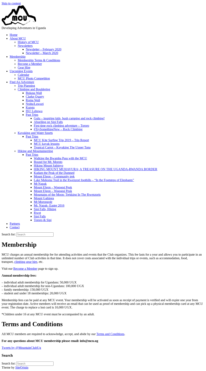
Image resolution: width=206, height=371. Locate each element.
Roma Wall (33, 100)
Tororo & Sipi (43, 220)
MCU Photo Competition (34, 78)
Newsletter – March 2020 (42, 53)
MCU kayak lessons (47, 143)
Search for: (8, 234)
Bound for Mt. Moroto (48, 162)
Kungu (30, 107)
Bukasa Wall (34, 93)
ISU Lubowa (34, 111)
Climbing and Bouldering (34, 89)
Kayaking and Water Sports (35, 133)
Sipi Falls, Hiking (45, 209)
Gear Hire (24, 67)
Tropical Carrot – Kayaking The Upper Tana (62, 147)
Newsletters (25, 45)
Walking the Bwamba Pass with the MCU (60, 158)
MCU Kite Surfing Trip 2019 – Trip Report (61, 140)
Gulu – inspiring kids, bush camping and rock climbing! (69, 118)
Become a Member (30, 64)
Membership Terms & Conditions (39, 60)
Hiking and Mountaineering (35, 151)
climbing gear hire (25, 261)
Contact (15, 227)
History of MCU (28, 42)
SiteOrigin (21, 367)
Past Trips (32, 114)
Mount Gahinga (44, 198)
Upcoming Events (21, 71)
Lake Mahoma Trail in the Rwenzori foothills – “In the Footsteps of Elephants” (84, 180)
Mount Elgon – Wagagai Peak (53, 187)
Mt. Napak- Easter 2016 (49, 205)
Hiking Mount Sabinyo (48, 165)
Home (14, 35)
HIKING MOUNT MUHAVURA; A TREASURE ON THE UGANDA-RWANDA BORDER (95, 169)
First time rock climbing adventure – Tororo (61, 125)
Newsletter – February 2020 (43, 49)
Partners (15, 223)
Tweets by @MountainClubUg (21, 347)
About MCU (18, 38)
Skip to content (11, 3)
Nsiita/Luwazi (35, 104)
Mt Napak (40, 183)
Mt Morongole (43, 202)
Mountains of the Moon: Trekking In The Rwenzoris (67, 194)
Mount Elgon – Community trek (54, 176)
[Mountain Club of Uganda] (19, 24)
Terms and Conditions (110, 334)
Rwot (37, 212)
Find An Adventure (22, 82)
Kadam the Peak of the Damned (54, 173)
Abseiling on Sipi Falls (48, 122)
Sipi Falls (40, 216)
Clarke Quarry (35, 96)
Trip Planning (26, 85)
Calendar (23, 74)
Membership (18, 56)
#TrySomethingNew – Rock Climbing (58, 129)
